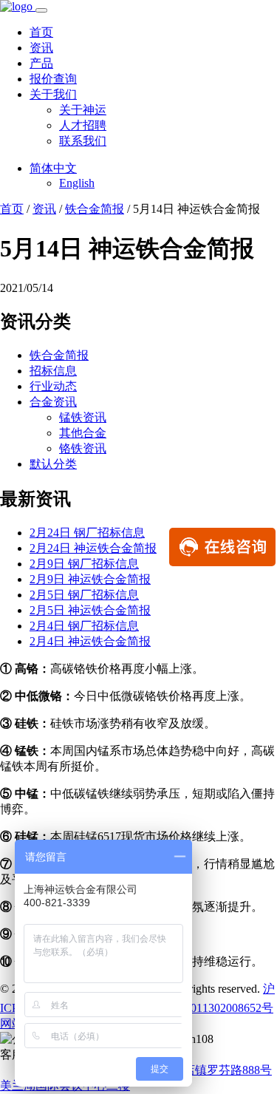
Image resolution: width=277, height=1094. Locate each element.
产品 (41, 63)
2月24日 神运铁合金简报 (93, 548)
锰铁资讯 (82, 417)
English (77, 183)
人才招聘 (82, 125)
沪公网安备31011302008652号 (196, 1008)
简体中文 (53, 168)
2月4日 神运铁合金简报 (90, 641)
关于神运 (82, 109)
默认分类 (53, 464)
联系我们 (82, 141)
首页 (41, 32)
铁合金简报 (94, 209)
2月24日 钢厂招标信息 (87, 532)
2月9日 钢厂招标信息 (84, 563)
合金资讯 (53, 401)
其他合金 (82, 433)
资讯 (41, 47)
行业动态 (53, 386)
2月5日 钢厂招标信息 (84, 594)
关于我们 (53, 94)
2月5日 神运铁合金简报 (90, 610)
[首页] (17, 6)
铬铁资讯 (82, 448)
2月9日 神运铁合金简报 (90, 579)
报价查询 (53, 78)
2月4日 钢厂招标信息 (84, 625)
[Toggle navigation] (41, 10)
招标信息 (53, 370)
